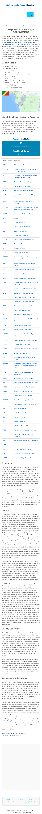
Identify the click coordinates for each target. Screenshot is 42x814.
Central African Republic (30, 42)
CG (4, 297)
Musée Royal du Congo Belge (23, 391)
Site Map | (26, 810)
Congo (16, 218)
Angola (12, 42)
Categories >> (9, 799)
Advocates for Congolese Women (24, 165)
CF (4, 218)
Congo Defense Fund (20, 231)
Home (3, 26)
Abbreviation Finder (18, 810)
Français (11, 735)
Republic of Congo (19, 417)
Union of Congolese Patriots (22, 445)
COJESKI (6, 207)
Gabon (29, 44)
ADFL (5, 175)
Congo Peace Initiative (21, 235)
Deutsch (4, 735)
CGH (4, 434)
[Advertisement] (21, 767)
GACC (5, 353)
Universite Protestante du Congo (24, 453)
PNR (4, 404)
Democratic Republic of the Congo (12, 44)
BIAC (4, 195)
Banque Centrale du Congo (22, 186)
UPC (4, 445)
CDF (4, 231)
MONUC (5, 363)
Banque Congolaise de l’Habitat (24, 190)
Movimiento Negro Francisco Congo (25, 387)
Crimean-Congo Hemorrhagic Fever (25, 288)
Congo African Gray (20, 222)
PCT (4, 252)
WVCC (5, 458)
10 (34, 799)
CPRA (5, 239)
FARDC (5, 334)
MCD (4, 372)
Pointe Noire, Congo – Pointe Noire (25, 400)
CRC (4, 274)
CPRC (5, 282)
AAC (4, 182)
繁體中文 (18, 735)
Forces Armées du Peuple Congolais (25, 340)
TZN (4, 440)
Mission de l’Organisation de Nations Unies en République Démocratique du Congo (26, 365)
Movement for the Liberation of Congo (26, 382)
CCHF (5, 226)
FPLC (5, 319)
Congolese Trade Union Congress (24, 278)
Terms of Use (14, 812)
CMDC (5, 214)
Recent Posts (32, 810)
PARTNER (6, 400)
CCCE (5, 201)
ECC (4, 310)
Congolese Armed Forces (22, 244)
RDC (4, 430)
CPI (4, 235)
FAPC (5, 340)
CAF (4, 244)
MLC (4, 382)
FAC (4, 329)
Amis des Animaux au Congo (23, 182)
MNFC (5, 387)
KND (4, 357)
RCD (4, 269)
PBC (4, 408)
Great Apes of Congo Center (23, 353)
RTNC (5, 413)
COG (4, 425)
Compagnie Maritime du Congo (23, 214)
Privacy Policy (22, 812)
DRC (4, 293)
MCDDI (5, 257)
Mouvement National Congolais (23, 378)
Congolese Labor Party (21, 252)
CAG (4, 222)
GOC (4, 344)
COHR (5, 263)
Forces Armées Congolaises (22, 329)
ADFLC (5, 169)
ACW (4, 165)
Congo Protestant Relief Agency (24, 239)
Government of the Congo (22, 344)
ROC (4, 421)
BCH (4, 190)
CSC (4, 278)
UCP (4, 449)
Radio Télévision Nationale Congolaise (26, 413)
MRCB (5, 391)
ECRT (5, 314)
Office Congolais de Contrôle (23, 395)
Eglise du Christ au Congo (22, 310)
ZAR (4, 306)
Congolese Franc (19, 248)
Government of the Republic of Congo (26, 348)
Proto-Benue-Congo (20, 408)
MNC (4, 378)
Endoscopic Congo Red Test (23, 314)
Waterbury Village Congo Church (24, 458)
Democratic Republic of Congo (23, 293)
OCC (4, 395)
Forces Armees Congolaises (22, 325)
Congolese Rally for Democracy (24, 269)
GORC (5, 348)
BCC (4, 186)
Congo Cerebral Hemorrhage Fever (25, 226)
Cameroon (18, 42)
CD (4, 301)
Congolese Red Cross (21, 274)
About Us (28, 812)
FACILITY (6, 325)
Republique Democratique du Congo (25, 430)
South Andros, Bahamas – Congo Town (26, 440)
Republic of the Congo (21, 425)
